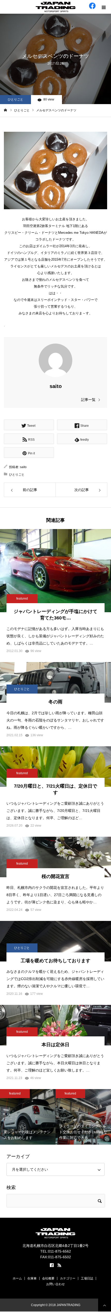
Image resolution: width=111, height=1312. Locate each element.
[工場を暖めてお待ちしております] (55, 941)
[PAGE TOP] (104, 1305)
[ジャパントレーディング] (55, 7)
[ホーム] (5, 110)
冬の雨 (55, 701)
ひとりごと (15, 99)
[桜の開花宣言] (55, 857)
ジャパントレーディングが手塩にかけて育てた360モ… (55, 614)
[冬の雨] (55, 682)
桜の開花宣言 (55, 876)
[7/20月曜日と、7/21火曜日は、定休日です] (55, 766)
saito (56, 386)
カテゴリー (67, 1278)
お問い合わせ (55, 1284)
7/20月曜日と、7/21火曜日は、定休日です (55, 789)
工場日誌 (87, 1278)
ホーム (17, 1278)
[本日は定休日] (55, 1025)
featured (22, 598)
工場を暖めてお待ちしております (55, 960)
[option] (28, 1117)
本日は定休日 (55, 1044)
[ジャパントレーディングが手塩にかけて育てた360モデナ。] (55, 570)
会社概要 (48, 1278)
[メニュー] (104, 7)
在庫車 (32, 1278)
